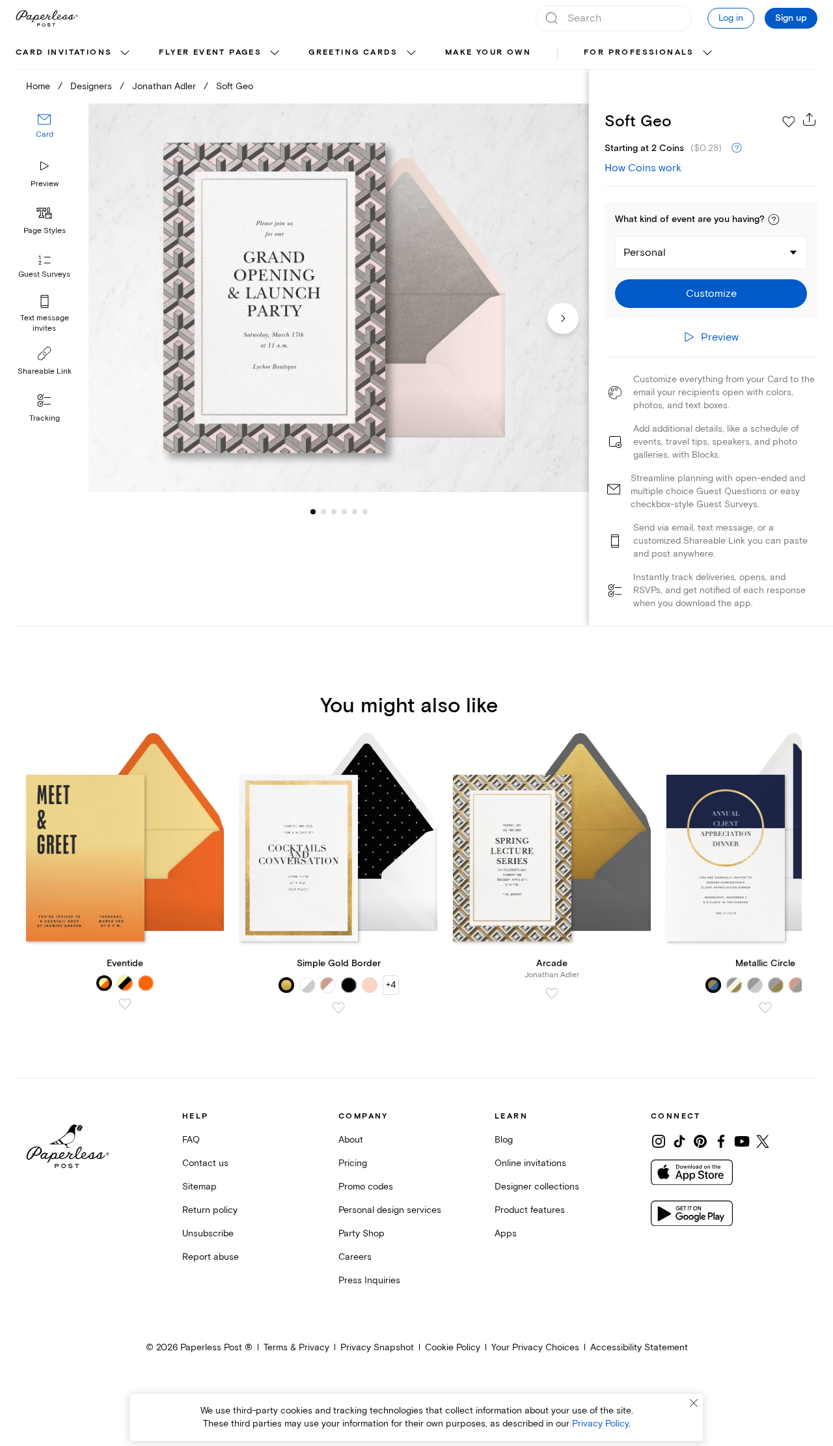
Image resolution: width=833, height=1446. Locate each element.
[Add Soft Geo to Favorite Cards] (789, 122)
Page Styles (44, 231)
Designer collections (537, 1186)
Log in (730, 17)
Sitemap (199, 1186)
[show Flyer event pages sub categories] (274, 53)
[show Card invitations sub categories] (125, 53)
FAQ (191, 1139)
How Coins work (643, 167)
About (350, 1139)
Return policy (210, 1210)
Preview (45, 184)
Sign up (791, 18)
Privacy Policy (600, 1423)
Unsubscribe (208, 1233)
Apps (506, 1233)
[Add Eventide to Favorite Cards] (125, 1004)
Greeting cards (353, 52)
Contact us (205, 1163)
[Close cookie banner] (694, 1403)
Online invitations (530, 1163)
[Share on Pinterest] (700, 1141)
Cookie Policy (452, 1347)
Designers (91, 86)
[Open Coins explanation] (737, 148)
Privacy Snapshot (377, 1347)
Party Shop (361, 1233)
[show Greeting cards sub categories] (411, 53)
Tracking (44, 418)
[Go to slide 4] (333, 511)
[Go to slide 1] (313, 511)
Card (44, 135)
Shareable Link (45, 371)
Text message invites (44, 323)
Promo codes (365, 1186)
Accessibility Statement (639, 1347)
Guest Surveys (44, 275)
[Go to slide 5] (344, 511)
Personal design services (389, 1210)
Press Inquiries (369, 1280)
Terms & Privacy (296, 1347)
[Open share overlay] (809, 119)
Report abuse (210, 1256)
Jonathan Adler (164, 86)
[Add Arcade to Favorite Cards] (552, 993)
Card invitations (64, 52)
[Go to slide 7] (365, 511)
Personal (644, 252)
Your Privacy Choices (535, 1347)
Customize (711, 293)
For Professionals (639, 52)
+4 (391, 984)
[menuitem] (74, 53)
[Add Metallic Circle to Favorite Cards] (765, 1008)
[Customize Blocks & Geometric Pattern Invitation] (338, 298)
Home (38, 86)
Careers (355, 1256)
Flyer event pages (210, 52)
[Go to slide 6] (354, 511)
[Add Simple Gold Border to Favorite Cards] (338, 1008)
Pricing (352, 1163)
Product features (530, 1210)
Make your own (488, 52)
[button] (773, 219)
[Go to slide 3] (323, 511)
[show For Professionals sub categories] (707, 53)
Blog (504, 1139)
